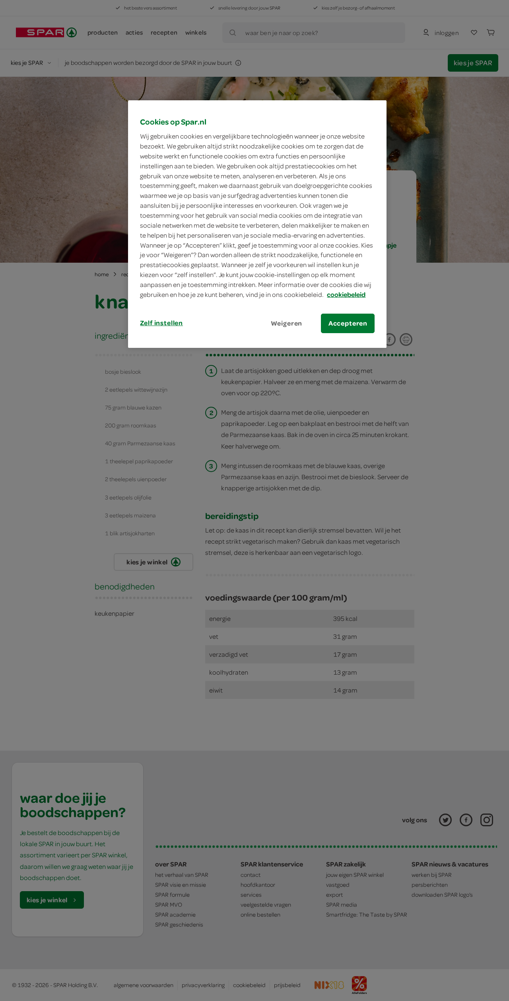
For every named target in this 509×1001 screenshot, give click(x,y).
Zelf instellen (161, 322)
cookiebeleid (346, 294)
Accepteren (347, 323)
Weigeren (287, 323)
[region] (257, 224)
